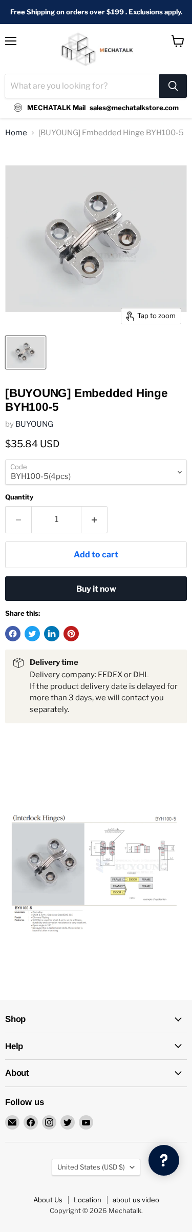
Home (16, 133)
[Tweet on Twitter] (32, 633)
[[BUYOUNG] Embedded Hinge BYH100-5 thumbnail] (26, 352)
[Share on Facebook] (12, 633)
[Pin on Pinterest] (71, 633)
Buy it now (96, 589)
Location (87, 1200)
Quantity (19, 497)
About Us (47, 1200)
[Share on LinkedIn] (51, 633)
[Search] (173, 86)
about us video (136, 1200)
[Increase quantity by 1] (94, 519)
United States (91, 1167)
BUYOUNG (34, 424)
